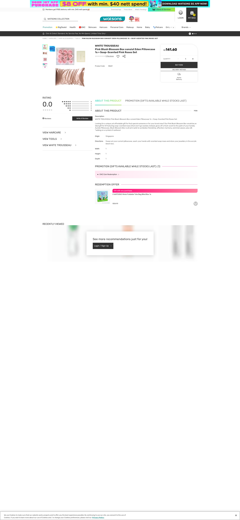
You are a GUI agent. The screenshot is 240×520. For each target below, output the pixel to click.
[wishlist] (118, 56)
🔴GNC (82, 27)
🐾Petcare (158, 27)
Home (139, 27)
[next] (173, 27)
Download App (116, 9)
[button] (192, 15)
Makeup (130, 27)
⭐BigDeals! (61, 27)
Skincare (92, 27)
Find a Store (128, 9)
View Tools (49, 139)
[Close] (236, 515)
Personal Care (116, 27)
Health (73, 27)
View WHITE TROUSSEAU (57, 145)
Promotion (47, 27)
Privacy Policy (98, 517)
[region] (120, 515)
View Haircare (52, 132)
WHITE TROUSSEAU (107, 45)
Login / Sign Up (101, 246)
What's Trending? (140, 9)
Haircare (103, 27)
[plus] (193, 59)
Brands (185, 27)
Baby (147, 27)
